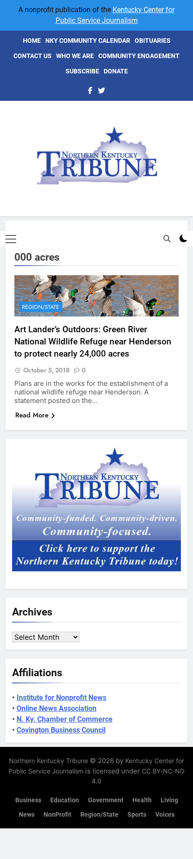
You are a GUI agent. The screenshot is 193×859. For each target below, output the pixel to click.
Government (105, 800)
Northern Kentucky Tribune (48, 760)
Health (142, 800)
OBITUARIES (153, 40)
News (27, 814)
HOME (32, 40)
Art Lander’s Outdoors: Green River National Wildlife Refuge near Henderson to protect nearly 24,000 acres (92, 341)
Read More (31, 415)
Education (64, 800)
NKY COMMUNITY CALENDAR (87, 40)
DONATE (116, 71)
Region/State (40, 307)
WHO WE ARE (75, 55)
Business (28, 800)
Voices (165, 814)
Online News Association (56, 708)
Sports (136, 814)
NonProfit (57, 814)
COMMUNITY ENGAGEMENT (139, 55)
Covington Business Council (61, 730)
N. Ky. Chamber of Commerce (65, 719)
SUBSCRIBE (82, 71)
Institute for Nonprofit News (61, 697)
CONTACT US (32, 55)
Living (169, 800)
